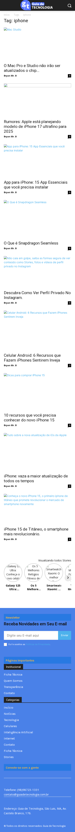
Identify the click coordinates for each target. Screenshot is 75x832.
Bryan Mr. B (10, 75)
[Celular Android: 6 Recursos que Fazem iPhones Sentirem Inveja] (37, 331)
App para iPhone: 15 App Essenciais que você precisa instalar (36, 184)
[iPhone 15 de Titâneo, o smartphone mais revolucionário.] (37, 509)
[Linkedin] (26, 774)
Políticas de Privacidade (38, 644)
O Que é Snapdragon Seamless (31, 243)
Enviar (64, 635)
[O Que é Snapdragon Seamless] (37, 219)
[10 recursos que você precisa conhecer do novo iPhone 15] (37, 391)
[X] (33, 774)
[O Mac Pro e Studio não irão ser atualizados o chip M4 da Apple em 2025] (37, 44)
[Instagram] (19, 774)
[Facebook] (6, 774)
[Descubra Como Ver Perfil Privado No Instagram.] (37, 272)
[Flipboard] (13, 774)
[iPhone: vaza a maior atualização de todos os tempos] (37, 452)
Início (7, 14)
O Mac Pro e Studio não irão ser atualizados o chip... (32, 68)
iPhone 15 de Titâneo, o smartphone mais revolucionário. (36, 531)
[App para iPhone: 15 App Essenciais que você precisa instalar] (37, 161)
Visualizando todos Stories (54, 560)
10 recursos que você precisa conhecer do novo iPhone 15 (30, 417)
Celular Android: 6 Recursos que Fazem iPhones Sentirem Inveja (32, 358)
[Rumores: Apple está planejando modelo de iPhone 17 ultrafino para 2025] (37, 100)
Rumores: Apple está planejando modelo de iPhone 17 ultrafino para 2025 (35, 126)
